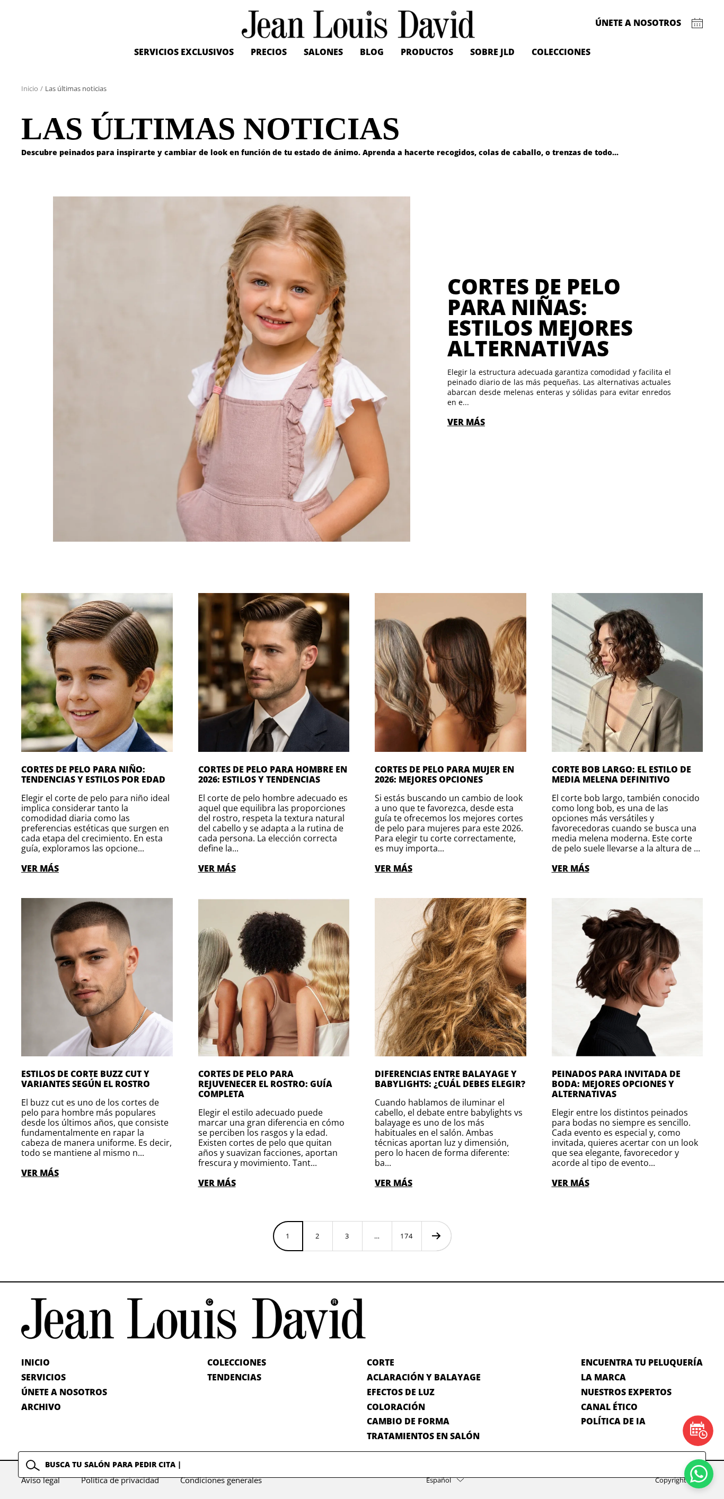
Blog (372, 52)
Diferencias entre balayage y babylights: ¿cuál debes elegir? (450, 1079)
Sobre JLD (492, 52)
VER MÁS (466, 422)
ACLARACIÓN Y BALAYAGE (424, 1377)
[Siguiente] (436, 1236)
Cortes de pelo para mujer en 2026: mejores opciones (444, 774)
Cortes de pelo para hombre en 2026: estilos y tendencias (272, 774)
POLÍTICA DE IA (613, 1421)
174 (406, 1236)
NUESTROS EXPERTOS (626, 1392)
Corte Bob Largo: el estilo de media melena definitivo (621, 774)
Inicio (29, 88)
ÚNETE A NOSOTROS (64, 1392)
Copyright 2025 (679, 1480)
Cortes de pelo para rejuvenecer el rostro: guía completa (265, 1084)
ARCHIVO (41, 1407)
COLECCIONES (236, 1362)
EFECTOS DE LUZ (401, 1392)
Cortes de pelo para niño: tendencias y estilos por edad (93, 774)
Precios (269, 52)
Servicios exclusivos (184, 52)
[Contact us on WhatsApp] (698, 1473)
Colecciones (561, 52)
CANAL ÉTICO (609, 1407)
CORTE (380, 1362)
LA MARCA (603, 1377)
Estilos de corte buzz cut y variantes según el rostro (85, 1079)
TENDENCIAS (234, 1377)
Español (438, 1480)
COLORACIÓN (396, 1407)
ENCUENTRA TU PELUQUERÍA (642, 1362)
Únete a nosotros (638, 23)
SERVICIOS (43, 1377)
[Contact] (697, 23)
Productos (427, 52)
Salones (323, 52)
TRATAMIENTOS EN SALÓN (423, 1436)
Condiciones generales (221, 1480)
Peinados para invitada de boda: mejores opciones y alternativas (616, 1084)
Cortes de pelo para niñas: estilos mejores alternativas (540, 317)
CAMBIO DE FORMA (408, 1421)
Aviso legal (40, 1480)
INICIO (35, 1362)
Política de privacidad (120, 1480)
